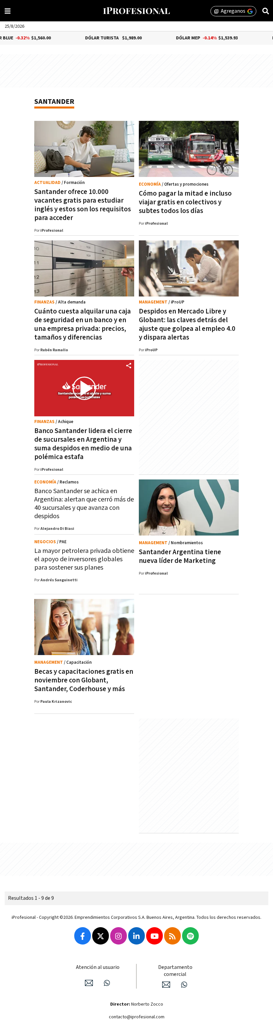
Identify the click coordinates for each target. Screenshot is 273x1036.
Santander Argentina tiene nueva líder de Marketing (180, 556)
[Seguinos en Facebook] (82, 936)
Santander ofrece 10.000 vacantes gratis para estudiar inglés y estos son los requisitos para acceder (82, 204)
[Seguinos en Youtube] (154, 936)
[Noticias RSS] (172, 936)
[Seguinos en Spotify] (190, 936)
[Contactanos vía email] (89, 983)
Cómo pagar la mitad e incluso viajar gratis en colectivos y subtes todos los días (185, 202)
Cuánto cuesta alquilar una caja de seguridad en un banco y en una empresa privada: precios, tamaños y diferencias (82, 324)
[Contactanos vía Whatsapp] (107, 983)
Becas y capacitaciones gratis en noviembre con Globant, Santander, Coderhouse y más (83, 680)
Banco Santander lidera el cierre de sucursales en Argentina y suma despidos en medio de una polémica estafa (83, 443)
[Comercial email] (166, 985)
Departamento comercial (175, 971)
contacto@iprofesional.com (136, 1017)
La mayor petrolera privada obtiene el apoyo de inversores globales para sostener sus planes (84, 559)
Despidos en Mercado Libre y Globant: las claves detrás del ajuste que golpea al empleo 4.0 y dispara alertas (187, 324)
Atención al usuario (98, 967)
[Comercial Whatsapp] (184, 985)
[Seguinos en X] (100, 936)
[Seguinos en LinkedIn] (136, 936)
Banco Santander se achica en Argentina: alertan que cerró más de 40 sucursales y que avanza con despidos (84, 504)
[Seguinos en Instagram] (118, 936)
